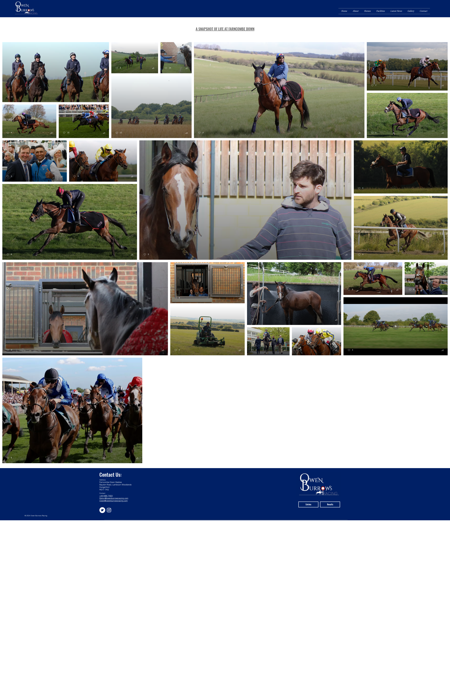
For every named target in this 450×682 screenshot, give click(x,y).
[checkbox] (10, 97)
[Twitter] (102, 510)
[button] (104, 97)
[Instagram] (109, 510)
